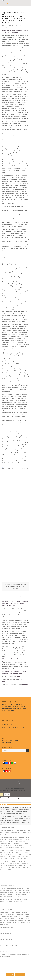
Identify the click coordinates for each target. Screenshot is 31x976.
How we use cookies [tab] (5, 804)
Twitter (18, 676)
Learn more (7, 794)
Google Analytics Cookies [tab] (7, 885)
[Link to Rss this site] (25, 785)
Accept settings (10, 974)
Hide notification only (19, 974)
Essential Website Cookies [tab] (7, 827)
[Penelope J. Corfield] (12, 3)
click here (25, 684)
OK (2, 794)
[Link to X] (23, 785)
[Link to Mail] (27, 785)
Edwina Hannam (11, 783)
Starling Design (19, 783)
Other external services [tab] (6, 909)
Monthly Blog (19, 25)
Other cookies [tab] (3, 951)
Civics (13, 25)
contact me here (7, 742)
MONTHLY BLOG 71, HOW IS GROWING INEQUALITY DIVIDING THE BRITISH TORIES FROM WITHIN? (14, 20)
